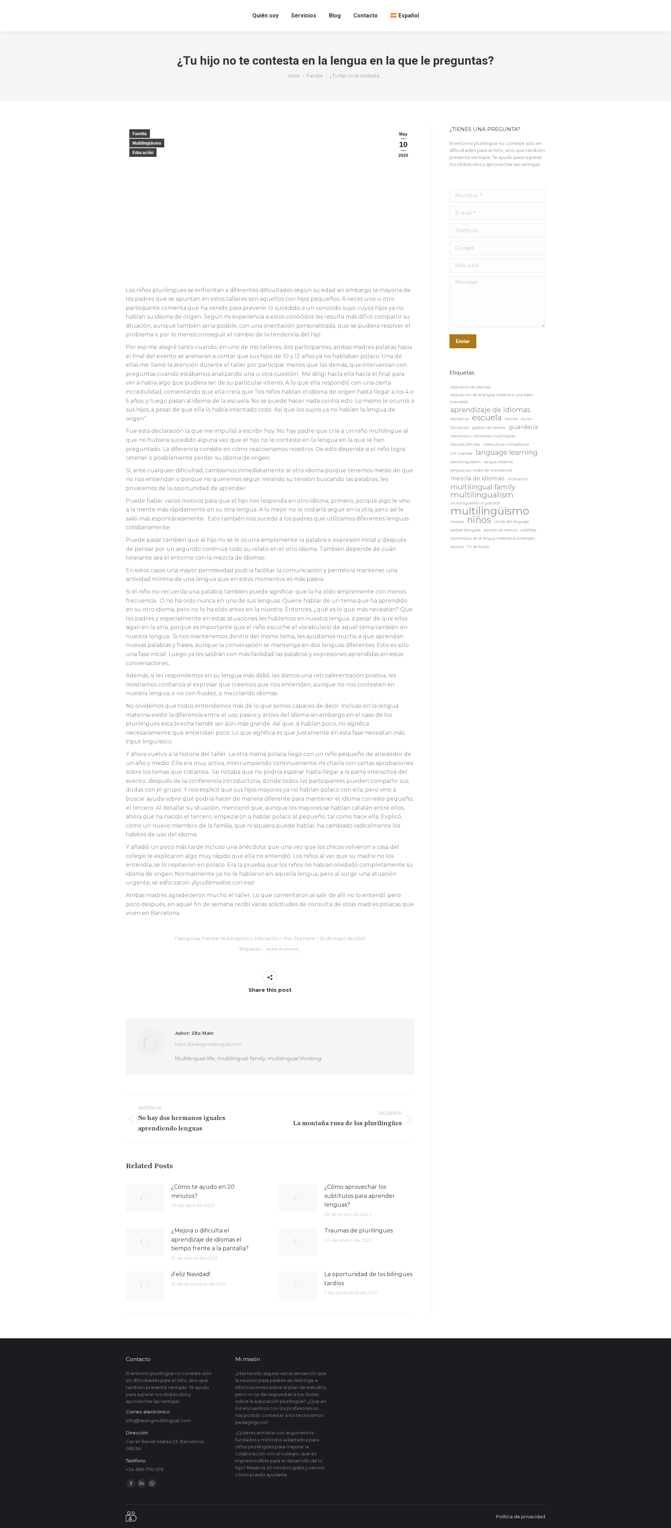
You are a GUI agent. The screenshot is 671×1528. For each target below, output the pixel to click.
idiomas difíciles (465, 444)
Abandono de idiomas (470, 387)
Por (299, 938)
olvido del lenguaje (512, 521)
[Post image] (145, 1198)
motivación (518, 479)
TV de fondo (478, 547)
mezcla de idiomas (281, 949)
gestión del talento (489, 427)
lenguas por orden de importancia (481, 470)
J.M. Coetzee (461, 453)
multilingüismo (489, 511)
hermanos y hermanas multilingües (482, 436)
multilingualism (482, 494)
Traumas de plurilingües (358, 1230)
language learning (506, 452)
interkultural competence (506, 444)
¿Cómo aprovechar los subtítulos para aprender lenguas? (359, 1196)
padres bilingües (465, 530)
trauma (457, 547)
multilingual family (482, 486)
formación (459, 427)
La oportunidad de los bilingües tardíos (368, 1279)
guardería (523, 426)
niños (479, 519)
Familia (139, 133)
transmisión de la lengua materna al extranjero (492, 538)
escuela (487, 417)
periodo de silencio (501, 530)
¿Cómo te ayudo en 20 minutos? (203, 1191)
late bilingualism (465, 462)
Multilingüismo (146, 143)
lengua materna (498, 462)
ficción (527, 419)
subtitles (528, 530)
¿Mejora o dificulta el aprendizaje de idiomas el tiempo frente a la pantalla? (209, 1239)
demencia (459, 419)
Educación (142, 152)
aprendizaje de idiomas (490, 409)
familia (511, 419)
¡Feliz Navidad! (190, 1274)
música (457, 521)
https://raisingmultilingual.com (208, 1044)
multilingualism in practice (475, 503)
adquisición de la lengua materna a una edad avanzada (491, 398)
